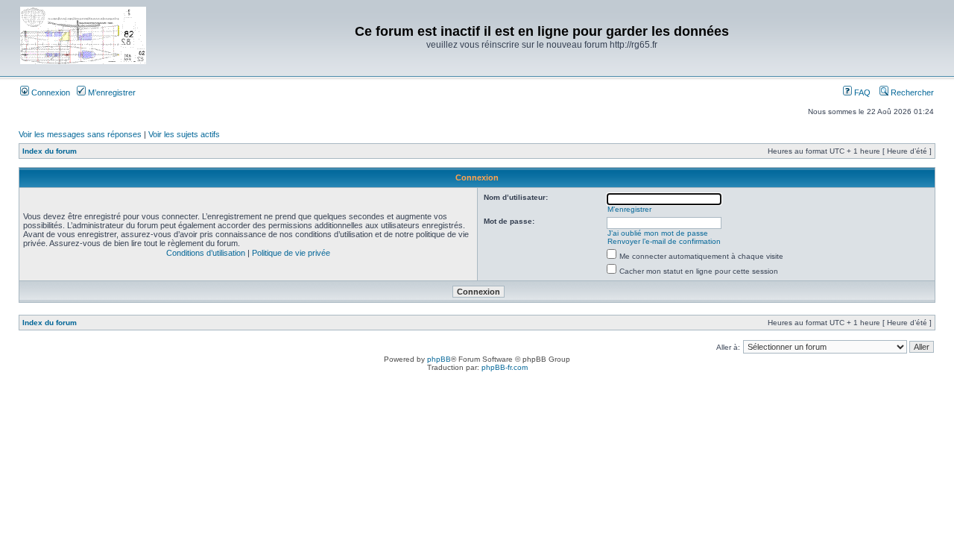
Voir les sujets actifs (184, 134)
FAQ (861, 92)
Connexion (49, 92)
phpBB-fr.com (504, 367)
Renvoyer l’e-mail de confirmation (664, 241)
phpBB (439, 359)
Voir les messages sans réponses (80, 134)
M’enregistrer (111, 92)
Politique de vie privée (291, 252)
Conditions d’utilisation (205, 252)
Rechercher (911, 92)
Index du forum (49, 151)
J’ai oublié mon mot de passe (657, 233)
